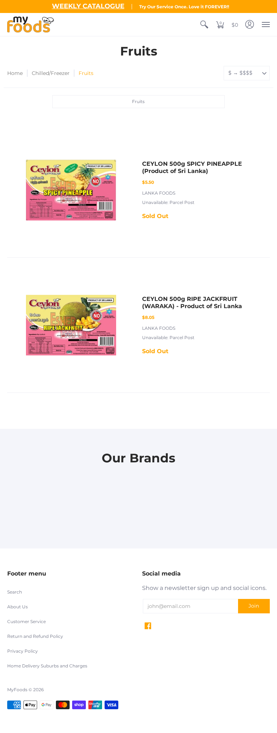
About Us (17, 606)
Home (15, 73)
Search (14, 592)
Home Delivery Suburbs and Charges (47, 665)
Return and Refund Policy (35, 636)
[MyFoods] (30, 24)
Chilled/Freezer (51, 73)
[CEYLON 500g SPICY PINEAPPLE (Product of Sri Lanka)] (71, 190)
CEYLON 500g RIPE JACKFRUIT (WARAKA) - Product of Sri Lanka (192, 303)
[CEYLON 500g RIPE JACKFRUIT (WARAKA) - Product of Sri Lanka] (71, 325)
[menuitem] (204, 24)
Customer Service (26, 621)
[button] (204, 24)
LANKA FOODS (158, 193)
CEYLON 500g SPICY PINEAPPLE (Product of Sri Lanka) (192, 167)
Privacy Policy (22, 651)
